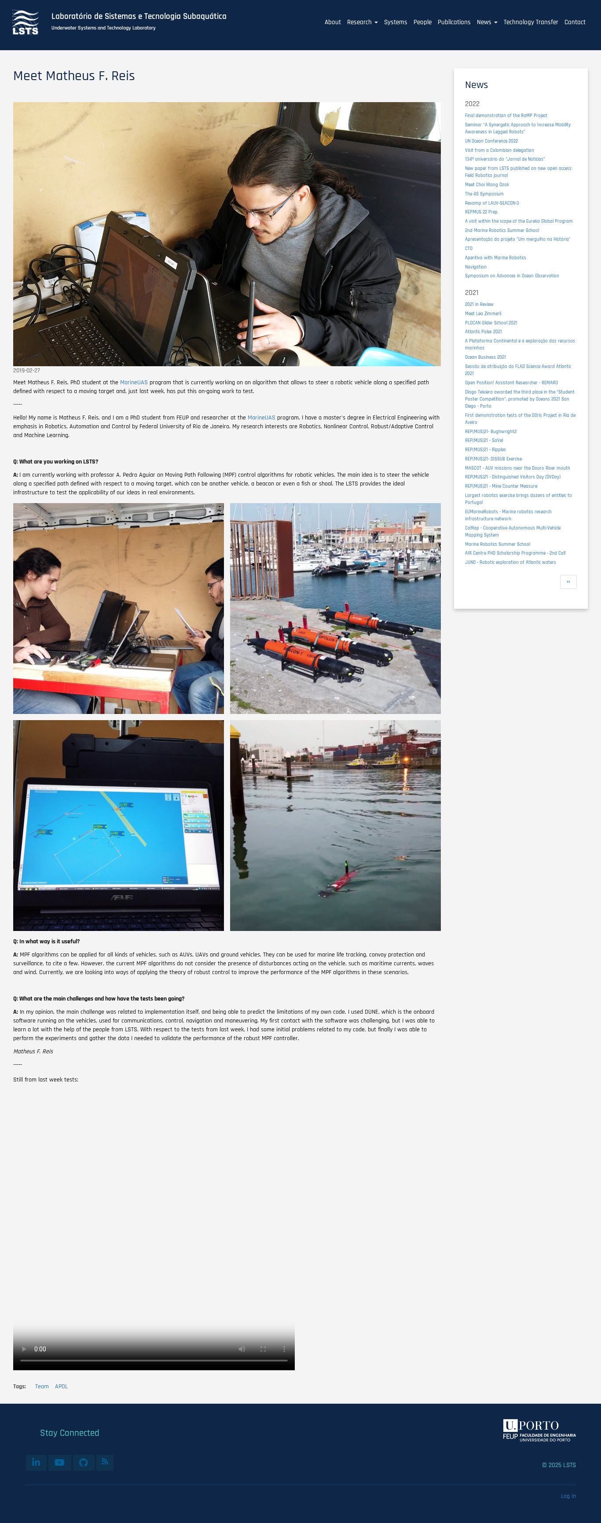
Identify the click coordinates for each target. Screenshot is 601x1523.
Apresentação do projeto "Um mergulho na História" (518, 239)
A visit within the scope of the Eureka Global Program (519, 221)
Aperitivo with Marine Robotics (495, 257)
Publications (454, 22)
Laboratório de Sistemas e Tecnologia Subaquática (139, 16)
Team (42, 1387)
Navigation (476, 267)
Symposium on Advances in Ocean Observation (512, 275)
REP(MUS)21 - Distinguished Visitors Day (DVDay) (513, 477)
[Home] (30, 22)
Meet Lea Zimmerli (483, 313)
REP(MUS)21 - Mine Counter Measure (501, 486)
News (485, 22)
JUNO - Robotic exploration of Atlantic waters (510, 562)
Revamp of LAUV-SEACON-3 (492, 203)
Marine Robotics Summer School (497, 544)
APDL (61, 1387)
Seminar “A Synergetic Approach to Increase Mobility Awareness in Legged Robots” (518, 128)
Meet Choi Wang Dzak (487, 184)
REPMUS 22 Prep (481, 212)
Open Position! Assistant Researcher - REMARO (511, 382)
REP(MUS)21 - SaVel (484, 440)
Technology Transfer (531, 22)
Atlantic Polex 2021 (483, 331)
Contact (575, 22)
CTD (469, 248)
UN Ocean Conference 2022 (491, 141)
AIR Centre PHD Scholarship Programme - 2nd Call (515, 553)
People (423, 22)
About (333, 22)
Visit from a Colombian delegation (499, 150)
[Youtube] (59, 1463)
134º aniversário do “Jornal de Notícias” (505, 159)
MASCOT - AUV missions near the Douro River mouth (517, 468)
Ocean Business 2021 (485, 357)
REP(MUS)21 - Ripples (485, 449)
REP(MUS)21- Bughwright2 (491, 431)
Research (360, 22)
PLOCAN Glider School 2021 (491, 323)
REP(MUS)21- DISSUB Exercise (493, 459)
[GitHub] (84, 1463)
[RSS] (105, 1461)
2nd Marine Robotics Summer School (502, 230)
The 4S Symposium (484, 194)
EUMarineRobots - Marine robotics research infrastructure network (508, 515)
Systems (395, 22)
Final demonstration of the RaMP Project (506, 115)
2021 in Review (479, 304)
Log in (568, 1496)
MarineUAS (134, 382)
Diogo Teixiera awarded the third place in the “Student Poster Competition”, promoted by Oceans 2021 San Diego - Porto (520, 399)
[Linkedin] (36, 1463)
